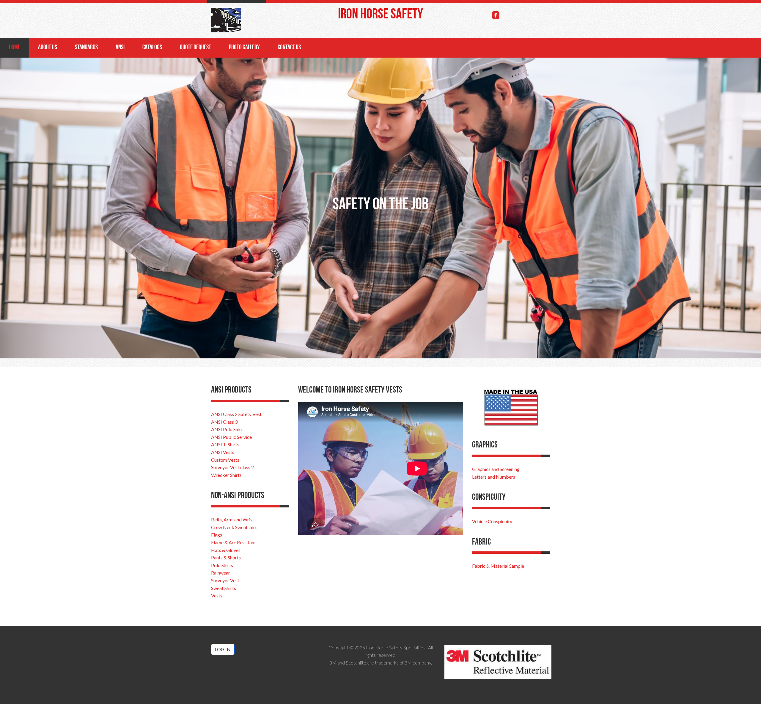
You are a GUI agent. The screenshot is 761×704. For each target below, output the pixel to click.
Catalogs (152, 47)
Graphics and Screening (496, 469)
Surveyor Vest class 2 (232, 467)
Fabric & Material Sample (498, 566)
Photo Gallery (244, 47)
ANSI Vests (222, 452)
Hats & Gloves (225, 550)
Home (14, 47)
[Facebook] (496, 15)
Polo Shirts (222, 565)
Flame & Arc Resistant (233, 542)
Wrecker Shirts (226, 475)
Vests (216, 595)
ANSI (120, 47)
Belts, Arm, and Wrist (232, 519)
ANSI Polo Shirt (227, 429)
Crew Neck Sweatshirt (234, 527)
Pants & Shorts (226, 557)
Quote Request (195, 47)
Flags (216, 534)
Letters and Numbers (493, 477)
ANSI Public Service (231, 437)
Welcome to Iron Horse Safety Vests (350, 390)
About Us (47, 47)
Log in (223, 649)
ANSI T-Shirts (225, 444)
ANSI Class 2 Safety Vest (236, 414)
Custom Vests (225, 460)
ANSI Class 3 (224, 422)
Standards (86, 47)
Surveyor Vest (225, 580)
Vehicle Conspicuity (492, 521)
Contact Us (289, 47)
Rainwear (220, 572)
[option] (380, 208)
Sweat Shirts (223, 588)
